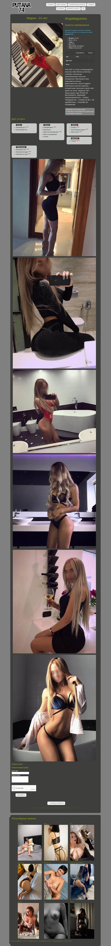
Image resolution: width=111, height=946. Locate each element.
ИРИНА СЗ (47, 863)
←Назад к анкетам (56, 803)
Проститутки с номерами (51, 941)
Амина (20, 902)
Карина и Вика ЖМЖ (76, 863)
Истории (60, 8)
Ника (45, 823)
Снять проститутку (24, 941)
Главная (50, 4)
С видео (91, 4)
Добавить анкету (73, 8)
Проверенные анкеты (77, 4)
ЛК (83, 8)
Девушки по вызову (37, 941)
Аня (45, 902)
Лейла (72, 902)
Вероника (21, 863)
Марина (20, 823)
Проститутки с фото (66, 941)
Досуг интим (14, 941)
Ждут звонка (61, 4)
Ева (71, 823)
